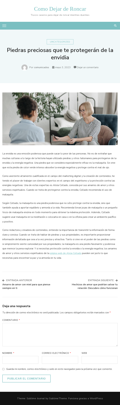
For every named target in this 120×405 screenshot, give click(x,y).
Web (84, 353)
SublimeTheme (58, 398)
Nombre (8, 353)
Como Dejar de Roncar (60, 9)
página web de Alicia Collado (65, 253)
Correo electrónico (56, 353)
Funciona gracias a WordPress (85, 398)
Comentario (11, 320)
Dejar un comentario (88, 68)
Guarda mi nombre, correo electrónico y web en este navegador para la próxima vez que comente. (59, 369)
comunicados (41, 67)
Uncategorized (60, 41)
